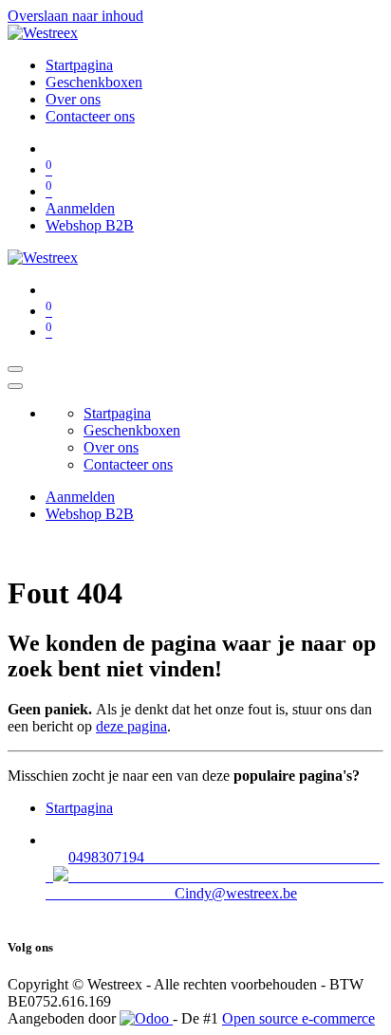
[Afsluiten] (15, 386)
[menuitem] (79, 65)
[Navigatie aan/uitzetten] (15, 369)
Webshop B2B (90, 225)
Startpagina (79, 808)
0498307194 (208, 857)
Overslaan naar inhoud (75, 16)
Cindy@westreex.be (236, 893)
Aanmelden (80, 208)
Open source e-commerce (298, 1018)
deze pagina (131, 726)
